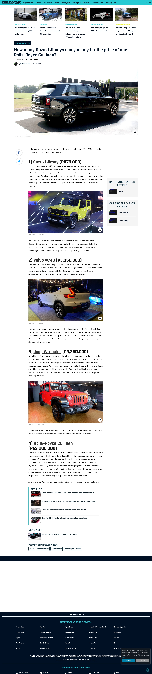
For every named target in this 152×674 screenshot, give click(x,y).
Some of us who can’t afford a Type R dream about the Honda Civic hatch (68, 493)
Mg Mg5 (67, 643)
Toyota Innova (69, 632)
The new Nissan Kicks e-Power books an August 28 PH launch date (50, 31)
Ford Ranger (20, 643)
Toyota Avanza (69, 638)
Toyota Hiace (20, 627)
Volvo (121, 191)
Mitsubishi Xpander (119, 627)
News (56, 3)
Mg (114, 643)
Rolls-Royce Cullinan (53, 442)
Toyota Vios (117, 632)
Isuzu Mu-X (117, 638)
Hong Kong (95, 672)
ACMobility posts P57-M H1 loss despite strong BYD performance (25, 31)
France (45, 672)
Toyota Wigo (93, 632)
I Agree (128, 660)
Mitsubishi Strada (70, 648)
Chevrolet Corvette (46, 638)
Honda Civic (93, 638)
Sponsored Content (123, 24)
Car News (43, 24)
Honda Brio (92, 648)
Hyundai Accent (45, 648)
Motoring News (71, 24)
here (123, 657)
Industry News (20, 24)
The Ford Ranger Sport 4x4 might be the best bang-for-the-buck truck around (126, 31)
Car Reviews (47, 3)
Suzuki (18, 648)
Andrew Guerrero (25, 64)
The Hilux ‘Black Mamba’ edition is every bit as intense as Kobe (64, 518)
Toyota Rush (69, 627)
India (118, 672)
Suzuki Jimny (123, 220)
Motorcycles (65, 3)
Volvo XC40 (44, 259)
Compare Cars (98, 3)
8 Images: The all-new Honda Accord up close (59, 534)
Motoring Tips (111, 3)
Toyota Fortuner (45, 632)
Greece (70, 672)
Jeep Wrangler (124, 212)
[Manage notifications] (147, 670)
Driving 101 (76, 3)
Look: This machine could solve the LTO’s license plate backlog (64, 510)
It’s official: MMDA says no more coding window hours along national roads (69, 501)
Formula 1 (86, 3)
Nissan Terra (93, 643)
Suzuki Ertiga (44, 643)
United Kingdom (24, 672)
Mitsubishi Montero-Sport (97, 627)
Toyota (42, 627)
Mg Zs (18, 638)
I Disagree (142, 660)
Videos (38, 3)
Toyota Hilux (20, 632)
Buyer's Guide (28, 3)
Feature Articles (97, 24)
